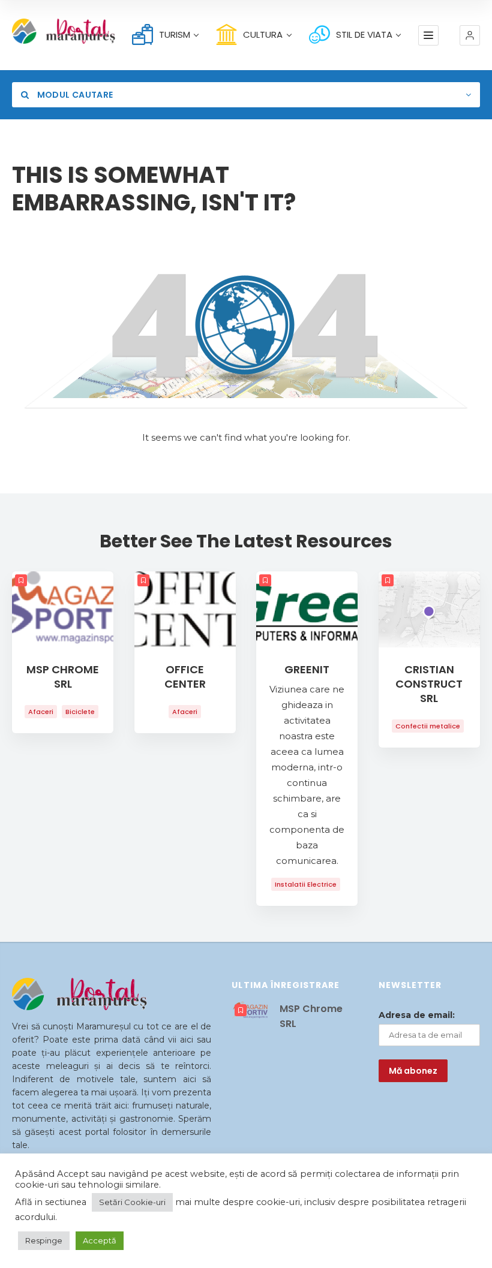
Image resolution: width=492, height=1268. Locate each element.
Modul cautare (74, 95)
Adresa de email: (417, 1015)
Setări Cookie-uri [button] (132, 1202)
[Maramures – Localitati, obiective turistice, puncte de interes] (49, 31)
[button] (470, 35)
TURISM (174, 34)
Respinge (43, 1240)
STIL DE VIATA (364, 34)
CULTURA (263, 34)
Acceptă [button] (99, 1240)
